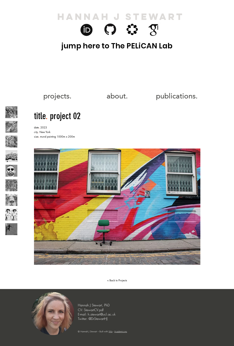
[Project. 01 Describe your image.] (11, 112)
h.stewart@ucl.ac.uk (102, 314)
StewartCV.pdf (93, 310)
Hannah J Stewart (120, 16)
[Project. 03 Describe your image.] (11, 141)
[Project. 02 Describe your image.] (11, 127)
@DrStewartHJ (97, 318)
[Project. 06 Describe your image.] (11, 185)
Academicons (120, 331)
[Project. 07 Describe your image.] (11, 200)
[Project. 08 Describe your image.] (11, 214)
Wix (110, 331)
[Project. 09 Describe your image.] (11, 229)
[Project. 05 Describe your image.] (11, 171)
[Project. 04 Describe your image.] (11, 156)
